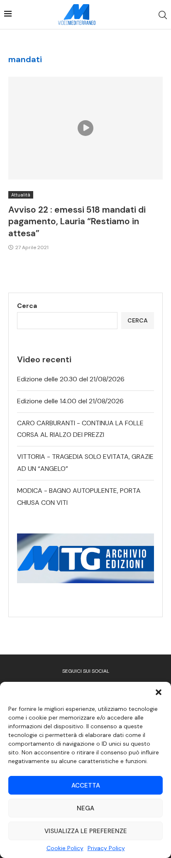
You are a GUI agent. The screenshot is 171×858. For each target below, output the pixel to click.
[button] (158, 692)
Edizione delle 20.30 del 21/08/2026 (71, 379)
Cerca (27, 305)
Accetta (85, 785)
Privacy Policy (106, 848)
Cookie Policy (64, 848)
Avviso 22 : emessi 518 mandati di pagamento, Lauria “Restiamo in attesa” (77, 221)
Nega (85, 808)
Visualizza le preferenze (85, 831)
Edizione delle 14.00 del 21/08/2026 (70, 401)
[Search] (163, 14)
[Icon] (85, 128)
